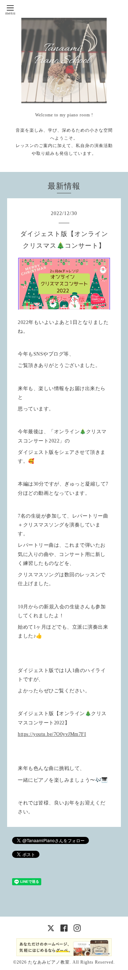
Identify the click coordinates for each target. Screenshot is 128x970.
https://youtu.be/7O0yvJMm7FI (52, 734)
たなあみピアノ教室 (49, 962)
